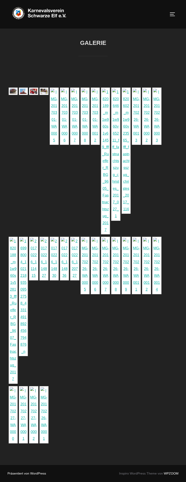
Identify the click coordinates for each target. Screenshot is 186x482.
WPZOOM (171, 473)
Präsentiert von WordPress (26, 473)
